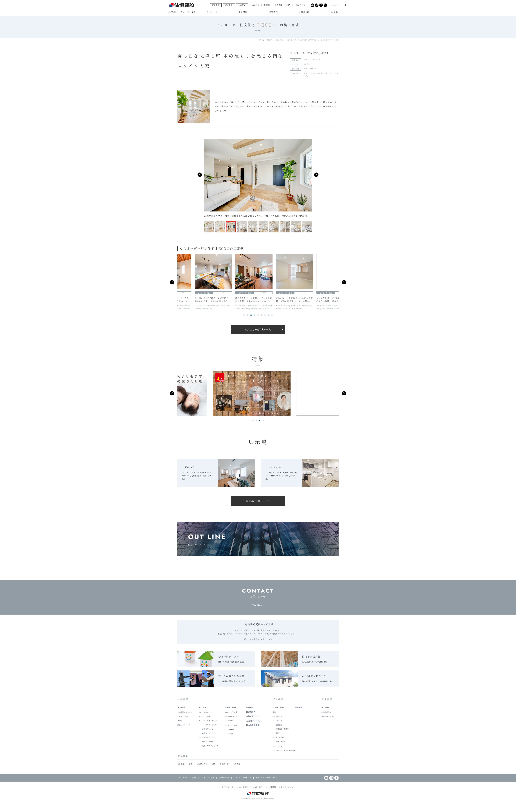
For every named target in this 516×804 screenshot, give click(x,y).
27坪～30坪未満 (310, 69)
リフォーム (203, 707)
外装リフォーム (208, 729)
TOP (259, 40)
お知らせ (255, 5)
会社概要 (180, 764)
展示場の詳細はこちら (258, 501)
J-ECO (230, 734)
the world (231, 721)
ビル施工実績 (278, 707)
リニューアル (277, 746)
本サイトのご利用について (266, 778)
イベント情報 (209, 778)
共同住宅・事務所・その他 (285, 750)
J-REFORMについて (206, 712)
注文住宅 (290, 40)
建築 (274, 712)
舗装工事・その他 (327, 716)
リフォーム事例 (204, 716)
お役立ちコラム (252, 716)
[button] (200, 175)
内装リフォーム (208, 733)
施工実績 (279, 40)
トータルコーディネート (211, 725)
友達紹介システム (253, 720)
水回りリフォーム (208, 737)
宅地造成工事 (326, 712)
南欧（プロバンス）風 (312, 60)
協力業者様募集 (252, 725)
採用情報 (278, 5)
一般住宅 (279, 721)
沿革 (190, 764)
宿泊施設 (279, 725)
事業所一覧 (224, 764)
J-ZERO (231, 730)
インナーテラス (310, 73)
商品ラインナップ (183, 725)
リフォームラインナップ (208, 721)
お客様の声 (251, 711)
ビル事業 (228, 5)
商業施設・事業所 (282, 729)
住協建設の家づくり (184, 712)
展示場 (179, 721)
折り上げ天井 (322, 73)
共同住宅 (279, 716)
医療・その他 (280, 741)
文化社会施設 (280, 737)
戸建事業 (215, 5)
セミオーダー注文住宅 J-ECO (309, 53)
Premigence (232, 716)
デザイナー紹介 (183, 716)
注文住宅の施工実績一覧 (258, 329)
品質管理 (250, 707)
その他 (306, 64)
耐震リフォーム (208, 741)
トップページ (182, 778)
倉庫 (277, 733)
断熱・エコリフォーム (210, 746)
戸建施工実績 (230, 707)
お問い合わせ (300, 5)
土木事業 (242, 5)
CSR (288, 5)
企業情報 (267, 5)
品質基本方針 (202, 764)
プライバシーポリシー (242, 778)
